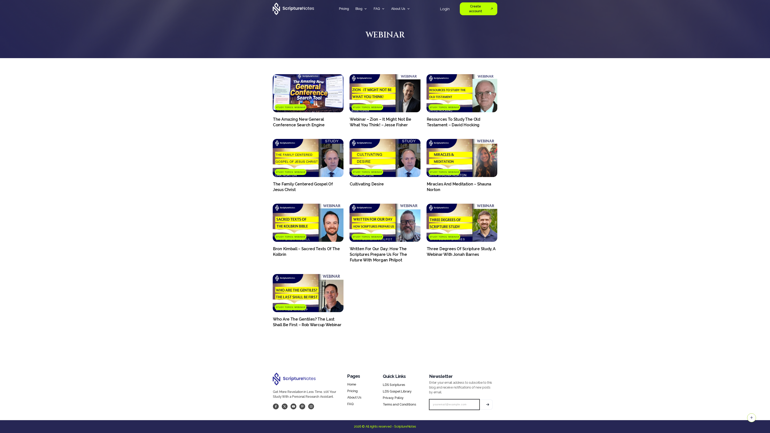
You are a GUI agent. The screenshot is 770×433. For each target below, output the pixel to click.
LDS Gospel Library (397, 391)
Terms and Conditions (399, 404)
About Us (354, 397)
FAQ (350, 404)
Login (445, 9)
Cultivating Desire (367, 184)
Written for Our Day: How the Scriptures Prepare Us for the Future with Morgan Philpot (378, 254)
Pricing (352, 391)
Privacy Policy (393, 398)
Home (351, 384)
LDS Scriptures (394, 385)
